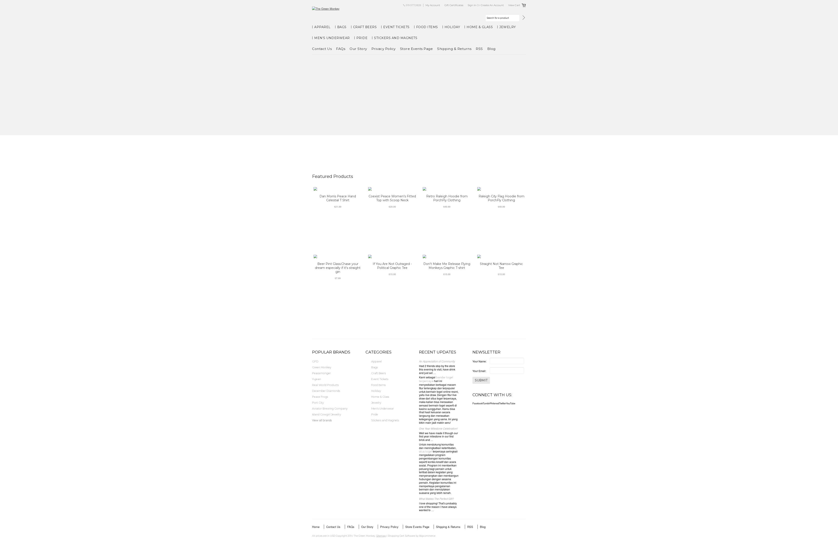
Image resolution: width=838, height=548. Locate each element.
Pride (362, 38)
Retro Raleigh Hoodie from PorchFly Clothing (447, 198)
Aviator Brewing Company (330, 408)
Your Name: (479, 361)
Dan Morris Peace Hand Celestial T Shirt (337, 198)
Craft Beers (365, 27)
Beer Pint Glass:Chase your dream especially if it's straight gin (338, 268)
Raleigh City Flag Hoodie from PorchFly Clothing (501, 198)
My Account (433, 5)
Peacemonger (321, 373)
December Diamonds (326, 391)
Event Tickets (396, 27)
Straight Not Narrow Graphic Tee (501, 266)
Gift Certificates (454, 5)
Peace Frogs (320, 396)
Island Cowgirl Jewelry (326, 414)
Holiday (452, 27)
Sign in (472, 5)
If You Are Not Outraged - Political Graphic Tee (392, 266)
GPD (315, 361)
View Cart (514, 5)
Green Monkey (321, 367)
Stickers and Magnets (395, 38)
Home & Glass (480, 27)
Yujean (316, 379)
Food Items (427, 27)
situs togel (425, 451)
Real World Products (325, 385)
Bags (342, 27)
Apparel (322, 27)
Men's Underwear (332, 38)
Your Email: (479, 371)
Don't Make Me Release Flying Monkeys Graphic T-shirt (446, 266)
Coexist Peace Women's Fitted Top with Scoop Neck (392, 198)
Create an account (492, 5)
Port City (318, 402)
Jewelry (507, 27)
